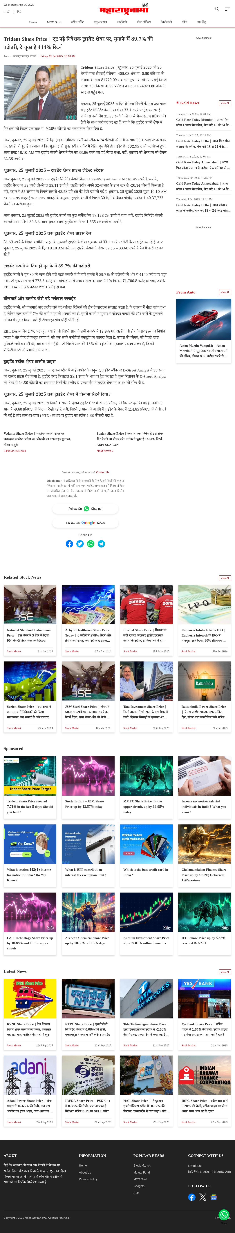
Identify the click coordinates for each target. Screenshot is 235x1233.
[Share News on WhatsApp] (90, 543)
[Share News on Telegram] (101, 543)
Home (33, 22)
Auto (136, 1192)
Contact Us (102, 472)
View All (225, 103)
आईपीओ (122, 22)
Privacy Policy (88, 1179)
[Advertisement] (203, 65)
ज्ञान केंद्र (201, 22)
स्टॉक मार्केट (77, 22)
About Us (85, 1172)
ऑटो (184, 22)
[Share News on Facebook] (69, 543)
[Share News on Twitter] (80, 543)
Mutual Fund (141, 1172)
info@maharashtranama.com (209, 1171)
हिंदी (19, 12)
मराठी (7, 12)
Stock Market (141, 1165)
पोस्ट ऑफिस (144, 22)
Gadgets (138, 1186)
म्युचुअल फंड (100, 22)
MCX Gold (54, 22)
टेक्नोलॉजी (166, 22)
